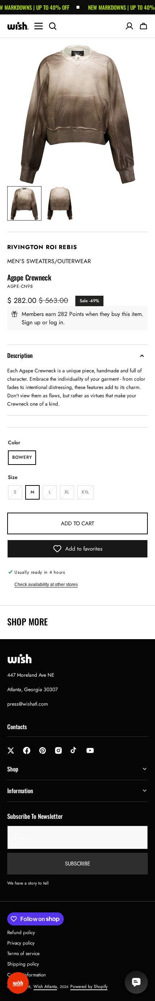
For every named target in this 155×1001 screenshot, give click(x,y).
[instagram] (58, 750)
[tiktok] (74, 750)
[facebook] (27, 750)
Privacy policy (21, 943)
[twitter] (11, 750)
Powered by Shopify (88, 986)
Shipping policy (23, 964)
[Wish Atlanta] (18, 26)
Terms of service (23, 953)
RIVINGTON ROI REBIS (42, 247)
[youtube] (90, 750)
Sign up (31, 322)
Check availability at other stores (46, 584)
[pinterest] (42, 750)
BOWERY (24, 459)
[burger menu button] (38, 26)
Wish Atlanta (45, 986)
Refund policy (21, 932)
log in (56, 322)
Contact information (26, 974)
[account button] (129, 26)
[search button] (52, 26)
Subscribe (77, 864)
